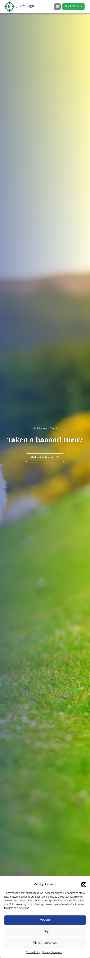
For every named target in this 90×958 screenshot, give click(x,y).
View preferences (45, 943)
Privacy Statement (52, 952)
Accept (45, 920)
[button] (84, 885)
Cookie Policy (33, 952)
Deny (45, 931)
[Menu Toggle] (57, 6)
